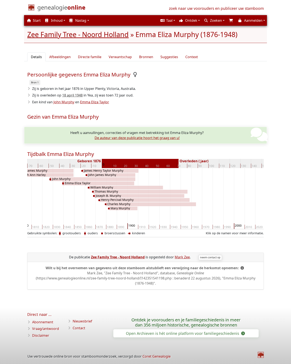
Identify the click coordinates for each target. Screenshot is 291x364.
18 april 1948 (72, 95)
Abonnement (42, 322)
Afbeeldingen (60, 57)
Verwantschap (120, 57)
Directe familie (89, 57)
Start (36, 20)
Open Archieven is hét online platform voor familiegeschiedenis (183, 333)
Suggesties (169, 57)
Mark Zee (182, 257)
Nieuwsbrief (82, 321)
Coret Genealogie (157, 356)
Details (36, 57)
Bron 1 (35, 82)
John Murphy (63, 102)
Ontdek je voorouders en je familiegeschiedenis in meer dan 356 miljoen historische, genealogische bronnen (186, 322)
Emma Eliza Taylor (94, 102)
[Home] (261, 355)
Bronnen (146, 57)
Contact (79, 328)
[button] (167, 20)
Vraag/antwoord (45, 328)
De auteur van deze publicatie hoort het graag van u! (137, 137)
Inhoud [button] (56, 20)
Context (191, 57)
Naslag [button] (80, 20)
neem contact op (210, 257)
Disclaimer (40, 335)
